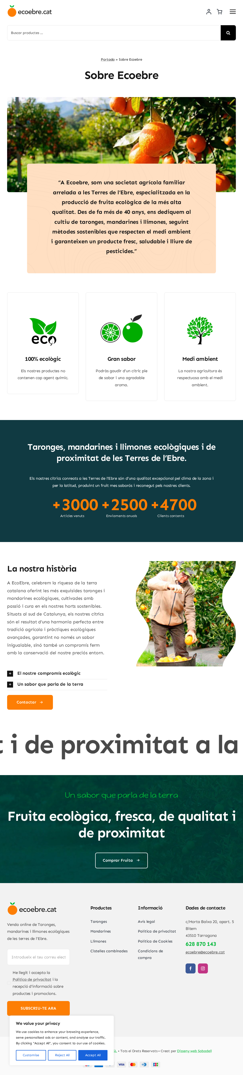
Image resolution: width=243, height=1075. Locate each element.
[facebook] (191, 968)
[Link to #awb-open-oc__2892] (233, 12)
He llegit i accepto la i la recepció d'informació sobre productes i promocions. (38, 983)
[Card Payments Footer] (121, 1063)
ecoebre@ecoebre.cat (205, 952)
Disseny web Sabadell (194, 1051)
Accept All (93, 1055)
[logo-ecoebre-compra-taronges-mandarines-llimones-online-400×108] (29, 7)
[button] (57, 673)
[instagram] (203, 968)
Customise (31, 1055)
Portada (108, 59)
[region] (61, 1040)
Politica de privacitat (32, 979)
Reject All (62, 1055)
